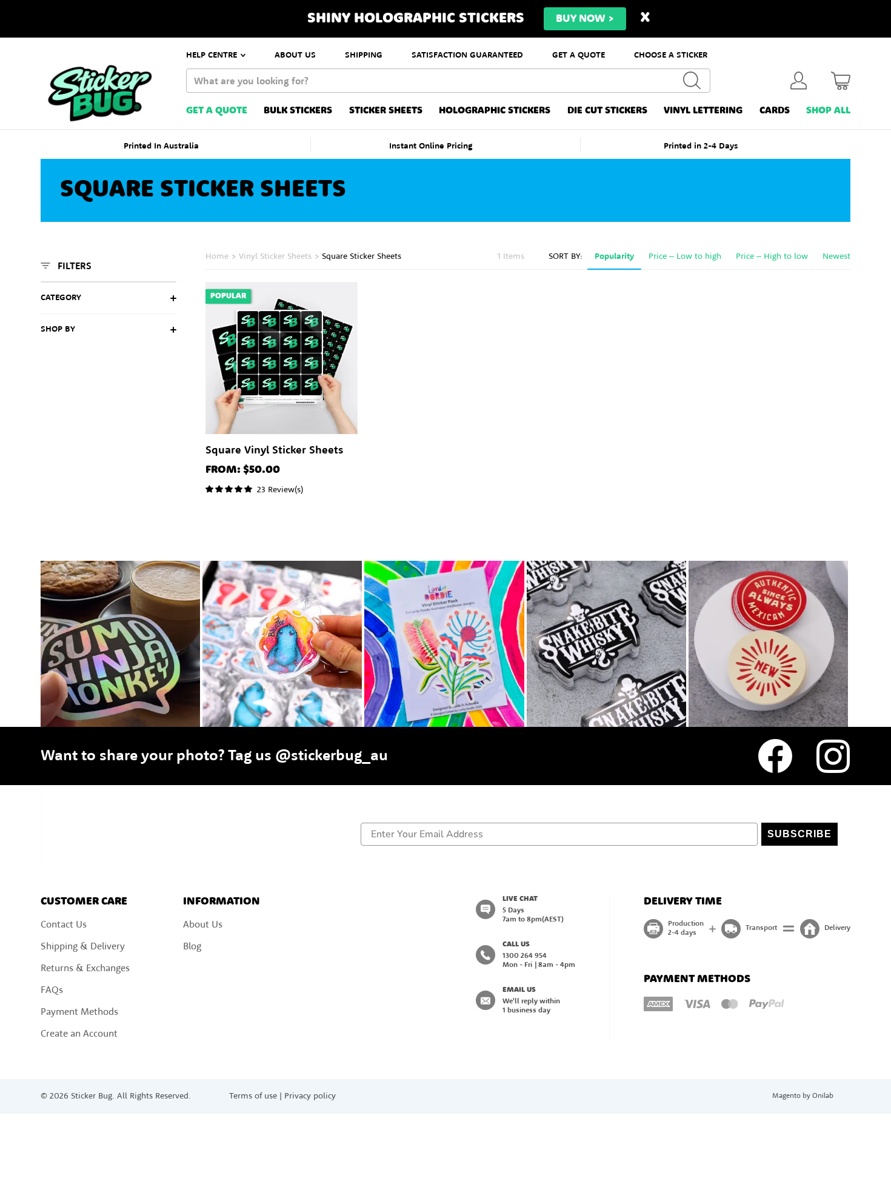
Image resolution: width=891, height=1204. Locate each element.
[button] (445, 669)
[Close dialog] (566, 496)
